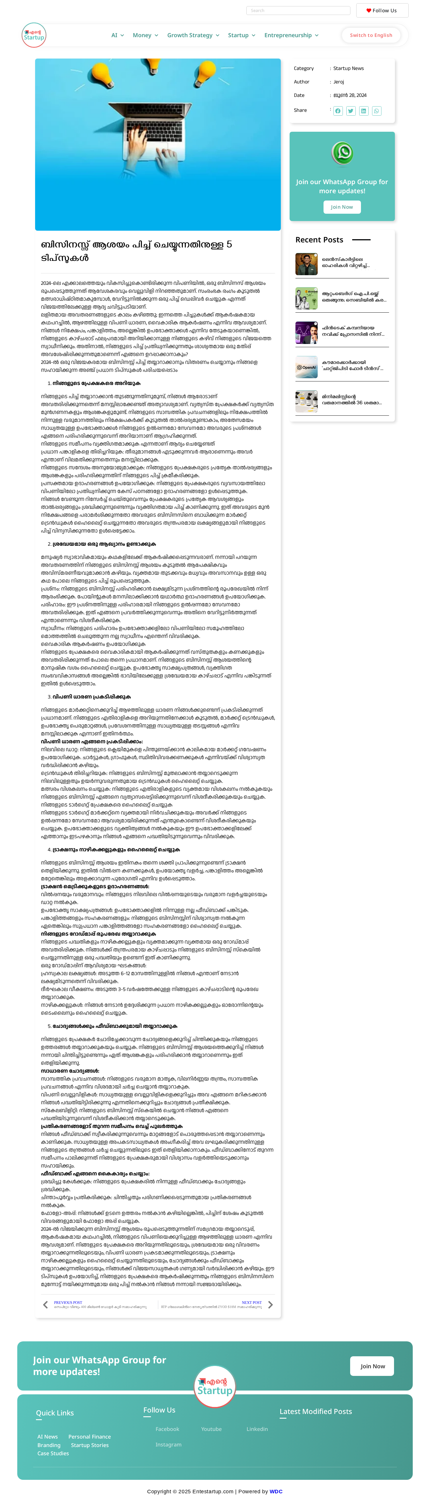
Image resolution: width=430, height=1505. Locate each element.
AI (114, 35)
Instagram (169, 1444)
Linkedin (257, 1428)
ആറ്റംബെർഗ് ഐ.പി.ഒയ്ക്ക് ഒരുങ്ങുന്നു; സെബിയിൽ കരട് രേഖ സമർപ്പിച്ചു (354, 298)
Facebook (167, 1428)
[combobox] (292, 10)
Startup (238, 35)
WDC (276, 1491)
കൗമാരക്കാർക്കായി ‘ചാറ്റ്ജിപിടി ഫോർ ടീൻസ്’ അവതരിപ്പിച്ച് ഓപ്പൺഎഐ (353, 366)
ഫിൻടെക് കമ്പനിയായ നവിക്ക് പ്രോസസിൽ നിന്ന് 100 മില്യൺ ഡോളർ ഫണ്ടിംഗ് (354, 332)
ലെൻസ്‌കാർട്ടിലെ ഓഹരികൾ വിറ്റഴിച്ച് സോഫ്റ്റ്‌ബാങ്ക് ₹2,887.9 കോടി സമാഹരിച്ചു (349, 263)
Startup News (348, 68)
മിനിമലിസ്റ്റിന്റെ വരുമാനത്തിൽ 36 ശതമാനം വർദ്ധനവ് (354, 401)
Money (142, 35)
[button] (338, 111)
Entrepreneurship (288, 35)
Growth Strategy (190, 35)
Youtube (211, 1428)
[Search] (344, 10)
